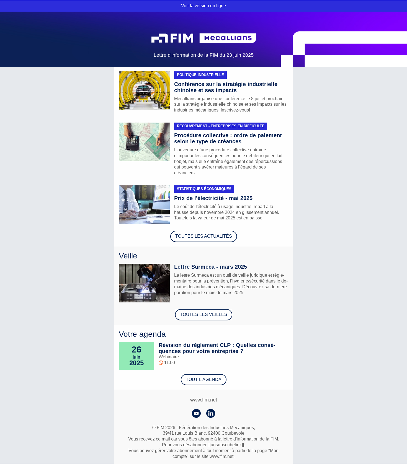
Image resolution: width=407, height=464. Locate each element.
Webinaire (169, 356)
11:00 (169, 362)
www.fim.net (203, 400)
